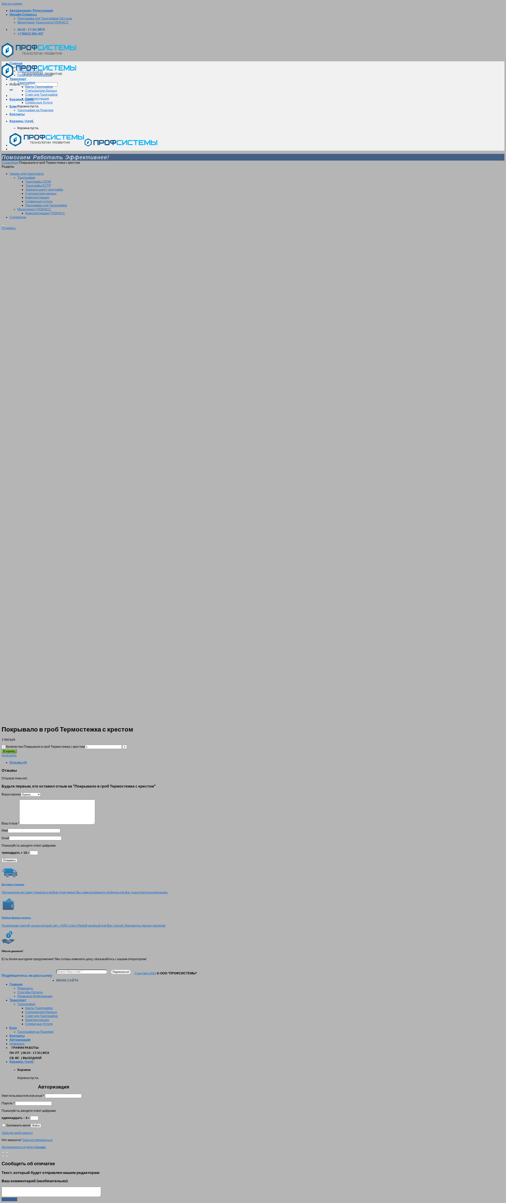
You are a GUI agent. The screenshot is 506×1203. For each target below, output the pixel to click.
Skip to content (12, 3)
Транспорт (17, 79)
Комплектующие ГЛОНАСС (45, 213)
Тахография (26, 82)
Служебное (10, 162)
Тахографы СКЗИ (38, 181)
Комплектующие (37, 98)
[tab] (256, 762)
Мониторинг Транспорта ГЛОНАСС (43, 22)
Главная (15, 63)
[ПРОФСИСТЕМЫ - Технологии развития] (46, 145)
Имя (5, 830)
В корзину (9, 751)
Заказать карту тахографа (44, 189)
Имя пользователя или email (23, 1095)
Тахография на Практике (35, 110)
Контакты (17, 114)
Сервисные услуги (38, 201)
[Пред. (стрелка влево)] (3, 1156)
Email (5, 838)
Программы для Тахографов (46, 205)
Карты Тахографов (39, 86)
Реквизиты (25, 67)
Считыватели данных (41, 193)
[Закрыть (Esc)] (3, 1152)
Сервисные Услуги (39, 102)
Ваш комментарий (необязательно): (35, 1181)
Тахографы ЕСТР (38, 185)
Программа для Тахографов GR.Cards (44, 18)
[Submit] (11, 89)
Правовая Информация (34, 75)
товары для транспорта (26, 173)
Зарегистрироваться (37, 1140)
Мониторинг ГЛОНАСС (34, 209)
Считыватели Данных (41, 90)
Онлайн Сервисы (23, 14)
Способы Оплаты (30, 71)
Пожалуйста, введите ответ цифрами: (29, 845)
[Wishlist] (3, 225)
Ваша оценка (11, 794)
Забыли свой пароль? (17, 1133)
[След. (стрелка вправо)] (6, 1156)
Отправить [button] (9, 1199)
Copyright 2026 (145, 973)
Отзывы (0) (18, 762)
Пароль (8, 1103)
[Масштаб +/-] (6, 1152)
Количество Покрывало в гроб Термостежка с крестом (45, 746)
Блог (13, 106)
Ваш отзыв (10, 823)
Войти (36, 1125)
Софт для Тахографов (41, 94)
